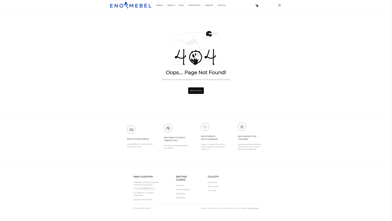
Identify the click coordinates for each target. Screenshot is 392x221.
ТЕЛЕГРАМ (212, 182)
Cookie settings (253, 208)
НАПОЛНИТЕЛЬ (183, 190)
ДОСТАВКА (180, 198)
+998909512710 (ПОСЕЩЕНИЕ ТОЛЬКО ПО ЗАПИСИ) (146, 184)
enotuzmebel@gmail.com (144, 188)
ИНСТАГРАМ (213, 187)
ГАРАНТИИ (180, 194)
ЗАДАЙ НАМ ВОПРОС (142, 200)
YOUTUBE (212, 191)
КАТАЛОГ (180, 186)
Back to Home (196, 91)
